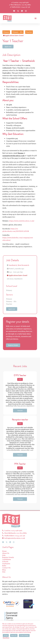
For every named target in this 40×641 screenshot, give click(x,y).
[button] (35, 18)
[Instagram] (26, 11)
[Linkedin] (22, 11)
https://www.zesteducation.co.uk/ (21, 221)
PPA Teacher (20, 463)
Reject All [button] (13, 635)
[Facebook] (14, 11)
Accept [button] (6, 635)
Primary (9, 290)
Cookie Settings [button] (24, 635)
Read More (6, 638)
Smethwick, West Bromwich (19, 265)
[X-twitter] (18, 11)
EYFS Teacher (20, 375)
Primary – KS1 (11, 301)
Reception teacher (20, 419)
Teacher (9, 304)
